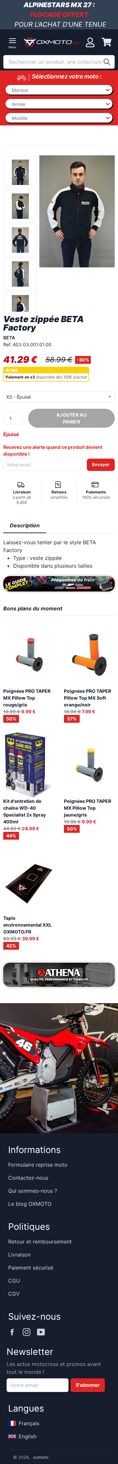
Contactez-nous (28, 1177)
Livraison (19, 1254)
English (27, 1436)
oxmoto (41, 1457)
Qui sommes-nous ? (32, 1190)
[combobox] (59, 62)
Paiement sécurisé (30, 1267)
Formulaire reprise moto (38, 1164)
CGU (14, 1280)
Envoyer (100, 464)
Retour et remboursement (40, 1241)
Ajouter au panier (71, 418)
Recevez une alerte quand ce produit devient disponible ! (52, 450)
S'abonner (88, 1385)
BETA (9, 337)
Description (25, 525)
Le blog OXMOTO (29, 1204)
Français (29, 1423)
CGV (14, 1293)
